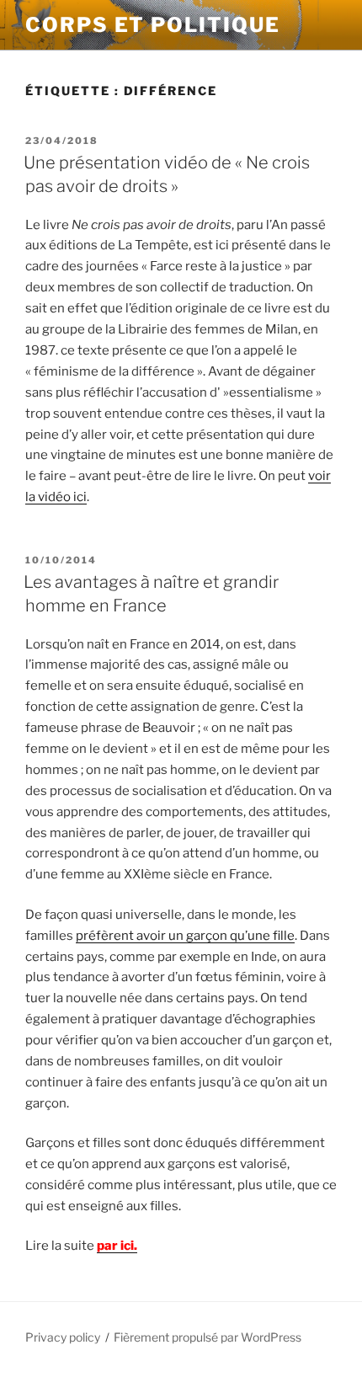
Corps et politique (152, 25)
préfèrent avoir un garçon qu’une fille (185, 935)
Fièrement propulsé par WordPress (207, 1337)
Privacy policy (62, 1337)
